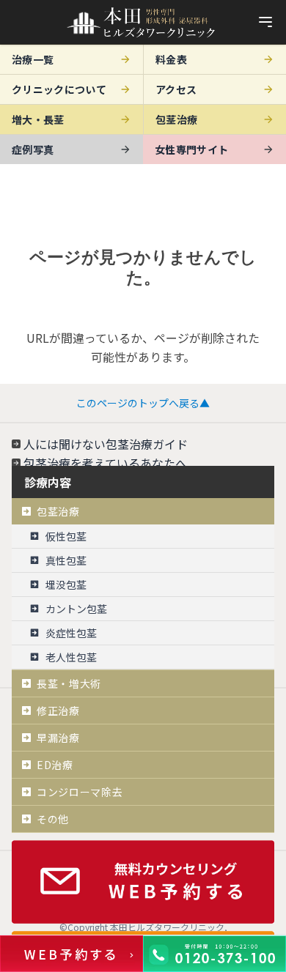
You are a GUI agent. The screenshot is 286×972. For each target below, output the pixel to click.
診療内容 (47, 482)
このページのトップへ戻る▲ (143, 403)
